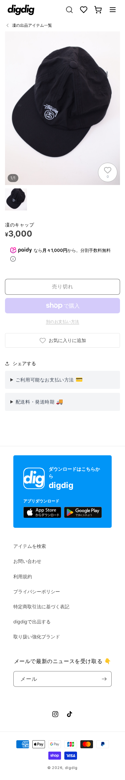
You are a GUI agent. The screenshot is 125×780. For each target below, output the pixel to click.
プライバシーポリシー (36, 591)
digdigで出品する (32, 621)
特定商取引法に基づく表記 (41, 606)
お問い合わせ (27, 561)
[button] (112, 9)
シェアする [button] (24, 363)
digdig (71, 767)
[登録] (104, 679)
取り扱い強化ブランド (36, 636)
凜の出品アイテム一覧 (32, 25)
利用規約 (22, 576)
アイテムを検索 (29, 546)
